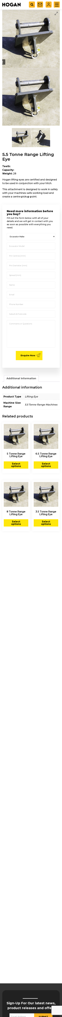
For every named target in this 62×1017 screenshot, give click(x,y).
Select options (16, 465)
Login (49, 5)
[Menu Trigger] (57, 5)
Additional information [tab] (21, 378)
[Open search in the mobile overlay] (33, 4)
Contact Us (40, 5)
